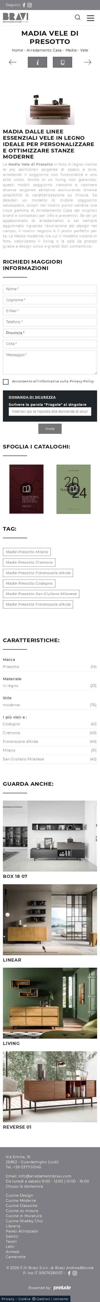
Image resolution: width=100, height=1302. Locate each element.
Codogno (49, 724)
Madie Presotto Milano (27, 552)
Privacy (8, 1299)
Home (17, 50)
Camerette (16, 1257)
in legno (49, 686)
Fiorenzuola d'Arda (49, 741)
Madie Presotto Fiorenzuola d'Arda (38, 573)
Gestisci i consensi (53, 1299)
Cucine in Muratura (24, 1216)
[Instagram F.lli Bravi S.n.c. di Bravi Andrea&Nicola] (29, 5)
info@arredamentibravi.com (45, 1176)
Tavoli (11, 1241)
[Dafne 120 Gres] (87, 62)
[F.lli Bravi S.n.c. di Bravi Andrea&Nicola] (15, 17)
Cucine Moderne (21, 1200)
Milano (49, 750)
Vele (84, 50)
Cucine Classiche (21, 1205)
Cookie (24, 1299)
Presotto (49, 667)
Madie (71, 50)
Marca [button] (9, 659)
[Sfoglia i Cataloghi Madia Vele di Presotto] (62, 62)
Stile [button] (7, 698)
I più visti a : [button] (15, 717)
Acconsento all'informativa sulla (53, 381)
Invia (50, 428)
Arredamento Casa (44, 50)
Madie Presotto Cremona (29, 562)
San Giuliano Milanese (49, 759)
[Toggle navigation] (90, 17)
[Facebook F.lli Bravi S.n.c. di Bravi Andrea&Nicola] (24, 5)
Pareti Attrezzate (22, 1231)
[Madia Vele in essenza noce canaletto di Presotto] (50, 98)
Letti (10, 1246)
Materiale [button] (12, 678)
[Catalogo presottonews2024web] (73, 489)
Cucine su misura (22, 1211)
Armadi (13, 1252)
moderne (49, 705)
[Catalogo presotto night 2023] (26, 489)
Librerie (13, 1226)
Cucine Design (19, 1195)
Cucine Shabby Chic (24, 1221)
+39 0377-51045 (27, 1167)
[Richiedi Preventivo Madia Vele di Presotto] (37, 62)
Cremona (49, 733)
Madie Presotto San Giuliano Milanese (41, 594)
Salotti (12, 1236)
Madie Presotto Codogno (29, 583)
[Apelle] (12, 62)
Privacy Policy (82, 381)
